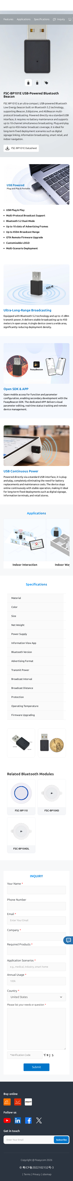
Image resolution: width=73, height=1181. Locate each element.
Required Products (20, 944)
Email (11, 914)
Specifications (41, 19)
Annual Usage (16, 974)
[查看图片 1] (28, 82)
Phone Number (16, 899)
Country (13, 990)
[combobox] (36, 997)
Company (14, 930)
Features (8, 19)
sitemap (47, 1174)
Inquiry (61, 19)
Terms (27, 1174)
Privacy (36, 1174)
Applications (23, 19)
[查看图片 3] (46, 82)
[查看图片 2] (37, 82)
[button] (36, 184)
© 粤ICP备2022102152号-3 (36, 1167)
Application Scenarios (21, 960)
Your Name (15, 883)
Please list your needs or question (25, 1004)
